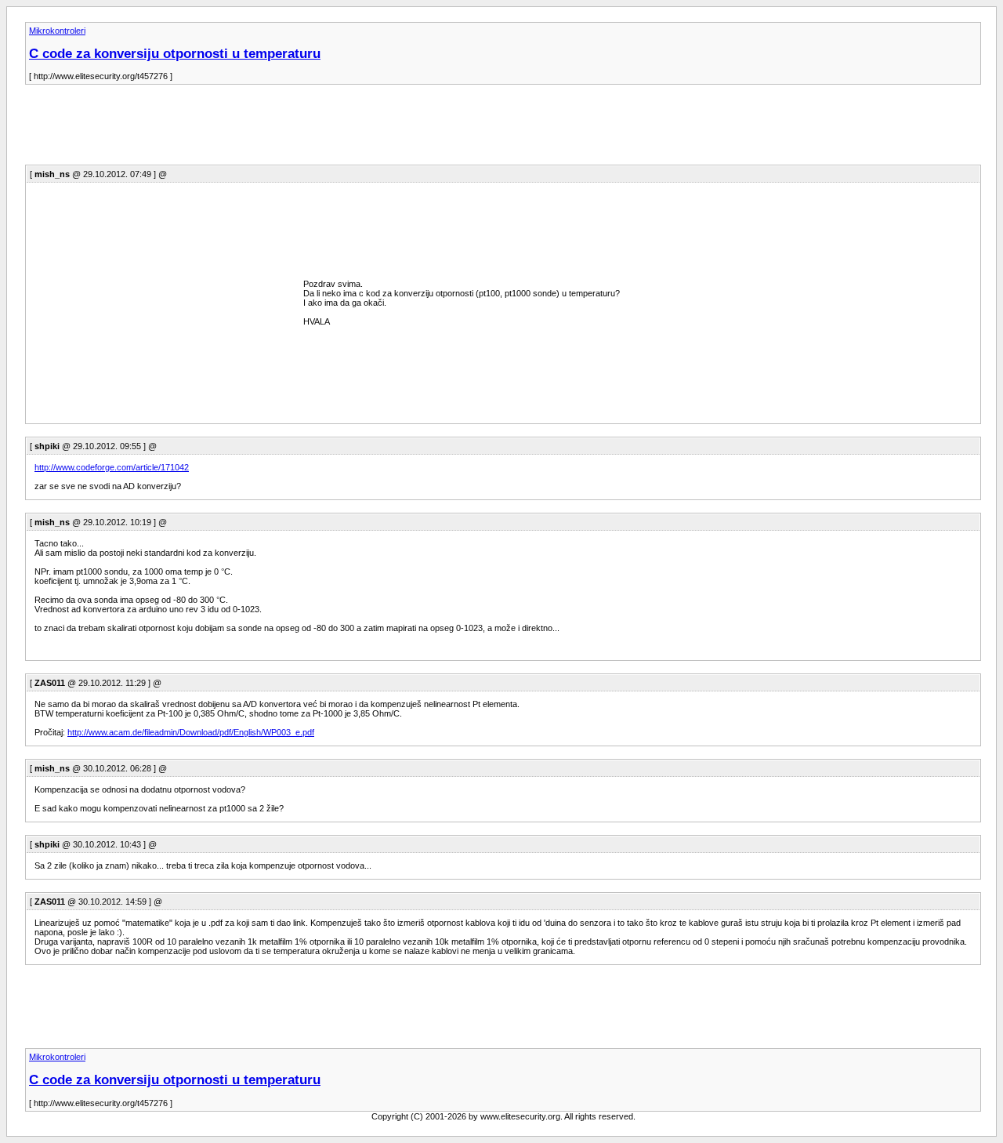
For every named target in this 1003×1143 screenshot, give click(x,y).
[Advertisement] (310, 129)
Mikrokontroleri (57, 30)
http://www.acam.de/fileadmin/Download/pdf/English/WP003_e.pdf (190, 732)
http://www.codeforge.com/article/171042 (111, 467)
